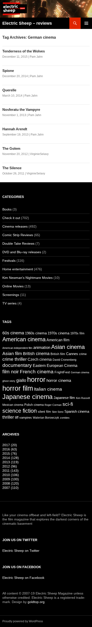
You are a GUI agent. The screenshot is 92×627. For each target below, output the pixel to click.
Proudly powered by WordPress (22, 621)
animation (41, 347)
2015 (9, 453)
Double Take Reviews (18, 243)
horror (36, 379)
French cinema (37, 371)
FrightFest (62, 372)
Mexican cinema (12, 404)
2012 (9, 466)
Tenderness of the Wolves (23, 51)
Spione (8, 71)
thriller (8, 417)
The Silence (11, 168)
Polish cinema (34, 405)
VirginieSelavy (39, 154)
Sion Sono (57, 411)
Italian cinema (48, 389)
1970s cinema (58, 333)
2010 (10, 475)
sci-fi (68, 404)
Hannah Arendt (14, 129)
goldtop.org (36, 602)
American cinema (24, 339)
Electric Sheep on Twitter (20, 550)
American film (57, 340)
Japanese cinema (27, 396)
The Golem (11, 148)
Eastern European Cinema (55, 366)
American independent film (17, 347)
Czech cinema (40, 359)
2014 (10, 458)
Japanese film (64, 398)
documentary (17, 365)
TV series (9, 303)
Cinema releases (15, 226)
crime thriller (14, 359)
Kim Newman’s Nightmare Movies (27, 278)
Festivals (9, 260)
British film (57, 354)
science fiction (19, 411)
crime (83, 354)
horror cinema (58, 380)
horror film (17, 388)
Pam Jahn (36, 56)
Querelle (9, 90)
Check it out (11, 218)
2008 (10, 483)
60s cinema (13, 333)
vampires (25, 417)
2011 (10, 471)
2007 (10, 488)
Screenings (10, 295)
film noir (10, 371)
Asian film (12, 353)
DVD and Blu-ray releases (21, 252)
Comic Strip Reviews (17, 235)
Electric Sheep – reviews (27, 23)
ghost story (8, 380)
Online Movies (13, 286)
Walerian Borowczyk (46, 417)
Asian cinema (68, 347)
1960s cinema (36, 333)
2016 (9, 449)
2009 (10, 479)
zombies (65, 417)
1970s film (77, 333)
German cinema (80, 372)
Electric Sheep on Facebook (23, 578)
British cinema (36, 353)
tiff (16, 417)
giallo (21, 380)
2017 (9, 445)
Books (7, 209)
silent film (44, 411)
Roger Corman (53, 404)
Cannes (72, 354)
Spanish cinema (76, 411)
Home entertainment (17, 269)
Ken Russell (83, 398)
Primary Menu (86, 23)
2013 (10, 462)
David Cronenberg (64, 359)
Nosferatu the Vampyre (21, 110)
